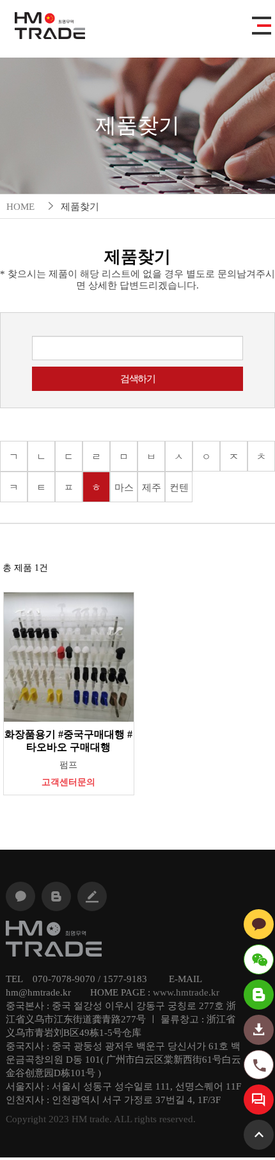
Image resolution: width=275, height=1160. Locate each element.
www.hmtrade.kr (186, 992)
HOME (20, 207)
